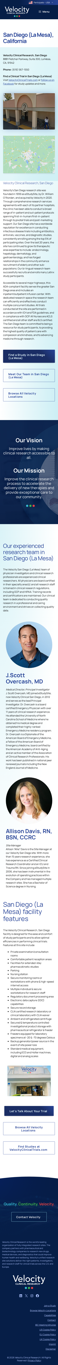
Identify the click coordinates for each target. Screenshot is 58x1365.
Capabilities (50, 1315)
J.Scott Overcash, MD (24, 678)
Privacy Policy (34, 1360)
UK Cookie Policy (48, 1339)
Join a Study (50, 1305)
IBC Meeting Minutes (45, 1324)
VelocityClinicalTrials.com (23, 80)
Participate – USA (42, 2)
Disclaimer (51, 1348)
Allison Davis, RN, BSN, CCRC (29, 834)
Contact (51, 1320)
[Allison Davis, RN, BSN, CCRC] (29, 823)
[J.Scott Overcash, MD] (29, 667)
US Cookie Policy (47, 1329)
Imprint (52, 1344)
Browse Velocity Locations (43, 1310)
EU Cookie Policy (48, 1334)
